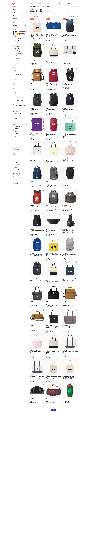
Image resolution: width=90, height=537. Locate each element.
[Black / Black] (32, 205)
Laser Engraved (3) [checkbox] (18, 121)
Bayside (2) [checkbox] (17, 146)
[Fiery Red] (64, 205)
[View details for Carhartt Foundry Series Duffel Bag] (37, 317)
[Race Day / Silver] (32, 229)
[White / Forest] (36, 375)
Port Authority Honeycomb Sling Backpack (68, 231)
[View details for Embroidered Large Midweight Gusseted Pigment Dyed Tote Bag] (70, 317)
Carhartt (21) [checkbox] (17, 152)
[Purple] (51, 34)
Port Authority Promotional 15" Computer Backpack (53, 85)
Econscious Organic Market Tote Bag (69, 278)
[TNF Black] (66, 34)
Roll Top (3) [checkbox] (17, 169)
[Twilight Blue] (46, 83)
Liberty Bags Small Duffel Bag (51, 35)
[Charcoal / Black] (31, 205)
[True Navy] (62, 108)
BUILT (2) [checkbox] (16, 144)
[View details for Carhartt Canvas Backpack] (37, 173)
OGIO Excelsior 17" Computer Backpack (37, 230)
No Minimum (37, 9)
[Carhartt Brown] (31, 181)
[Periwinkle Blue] (69, 325)
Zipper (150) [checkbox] (17, 98)
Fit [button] (60, 14)
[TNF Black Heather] (64, 83)
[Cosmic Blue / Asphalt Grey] (62, 83)
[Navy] (55, 34)
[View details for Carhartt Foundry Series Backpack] (53, 173)
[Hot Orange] (31, 108)
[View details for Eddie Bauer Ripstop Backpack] (37, 268)
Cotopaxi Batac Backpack (50, 134)
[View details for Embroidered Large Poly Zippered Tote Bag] (70, 342)
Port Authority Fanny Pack (50, 230)
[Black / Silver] (31, 229)
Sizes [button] (64, 14)
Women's (15, 18)
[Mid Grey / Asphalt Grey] (65, 34)
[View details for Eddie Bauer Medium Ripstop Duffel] (37, 390)
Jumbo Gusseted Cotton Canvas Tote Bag (53, 254)
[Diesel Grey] (33, 108)
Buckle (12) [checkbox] (17, 164)
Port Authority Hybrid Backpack (35, 206)
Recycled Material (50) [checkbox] (19, 76)
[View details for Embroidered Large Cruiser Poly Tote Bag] (37, 366)
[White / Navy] (62, 350)
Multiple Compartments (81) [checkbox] (20, 105)
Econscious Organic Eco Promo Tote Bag (53, 376)
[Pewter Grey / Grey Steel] (31, 398)
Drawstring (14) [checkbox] (17, 162)
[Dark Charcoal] (50, 83)
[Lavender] (37, 133)
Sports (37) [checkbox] (17, 131)
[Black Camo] (31, 301)
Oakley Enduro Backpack (50, 109)
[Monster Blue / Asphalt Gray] (62, 34)
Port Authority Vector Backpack (52, 206)
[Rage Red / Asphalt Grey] (65, 253)
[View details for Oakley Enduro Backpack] (53, 100)
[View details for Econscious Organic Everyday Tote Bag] (70, 366)
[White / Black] (65, 350)
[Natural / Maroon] (36, 350)
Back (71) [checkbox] (16, 177)
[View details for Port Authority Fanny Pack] (53, 221)
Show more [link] (15, 60)
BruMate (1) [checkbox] (17, 151)
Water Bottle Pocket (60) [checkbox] (19, 107)
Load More (54, 409)
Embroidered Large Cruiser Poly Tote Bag (37, 376)
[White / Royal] (64, 350)
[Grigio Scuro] (46, 108)
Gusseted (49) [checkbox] (17, 129)
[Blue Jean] (67, 325)
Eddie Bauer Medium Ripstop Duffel (36, 400)
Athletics (14, 14)
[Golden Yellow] (52, 34)
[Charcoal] (41, 34)
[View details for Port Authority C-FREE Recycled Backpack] (70, 100)
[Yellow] (38, 34)
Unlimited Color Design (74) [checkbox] (20, 116)
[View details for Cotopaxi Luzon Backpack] (70, 390)
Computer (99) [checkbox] (17, 126)
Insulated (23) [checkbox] (17, 134)
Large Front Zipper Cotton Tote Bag (68, 158)
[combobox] (38, 3)
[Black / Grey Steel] (32, 398)
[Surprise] (46, 133)
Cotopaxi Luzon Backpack (67, 400)
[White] (32, 34)
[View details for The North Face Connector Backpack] (70, 244)
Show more (15, 22)
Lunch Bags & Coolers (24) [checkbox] (19, 53)
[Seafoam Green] (65, 133)
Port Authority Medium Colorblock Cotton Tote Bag (53, 279)
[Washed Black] (64, 133)
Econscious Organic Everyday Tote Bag (69, 376)
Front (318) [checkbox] (17, 175)
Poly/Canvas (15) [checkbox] (18, 82)
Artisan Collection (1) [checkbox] (18, 142)
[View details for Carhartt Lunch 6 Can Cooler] (70, 293)
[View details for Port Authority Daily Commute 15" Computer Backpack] (37, 50)
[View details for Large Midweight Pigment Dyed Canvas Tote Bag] (70, 124)
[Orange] (36, 34)
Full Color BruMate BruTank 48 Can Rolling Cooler (69, 61)
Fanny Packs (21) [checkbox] (18, 55)
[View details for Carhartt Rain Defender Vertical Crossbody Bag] (37, 75)
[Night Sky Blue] (62, 205)
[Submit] (25, 3)
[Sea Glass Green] (62, 133)
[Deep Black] (65, 108)
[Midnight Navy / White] (32, 253)
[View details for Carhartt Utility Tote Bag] (53, 293)
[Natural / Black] (33, 350)
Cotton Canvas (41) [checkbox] (18, 77)
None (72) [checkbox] (16, 160)
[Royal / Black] (33, 205)
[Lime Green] (33, 133)
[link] (15, 3)
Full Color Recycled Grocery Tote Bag (36, 158)
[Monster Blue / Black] (62, 253)
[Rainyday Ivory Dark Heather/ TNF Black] (67, 34)
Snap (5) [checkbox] (16, 167)
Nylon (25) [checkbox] (16, 81)
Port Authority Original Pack (67, 206)
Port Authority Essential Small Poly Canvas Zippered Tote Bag (53, 159)
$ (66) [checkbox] (16, 64)
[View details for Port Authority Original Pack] (70, 197)
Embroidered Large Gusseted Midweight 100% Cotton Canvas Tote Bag (53, 327)
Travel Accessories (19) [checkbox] (19, 56)
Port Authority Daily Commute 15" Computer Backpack (36, 61)
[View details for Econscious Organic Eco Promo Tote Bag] (53, 366)
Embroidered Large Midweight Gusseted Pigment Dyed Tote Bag (69, 327)
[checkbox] (21, 38)
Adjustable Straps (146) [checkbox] (19, 100)
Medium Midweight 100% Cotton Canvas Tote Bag (37, 36)
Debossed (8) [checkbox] (17, 120)
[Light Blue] (41, 133)
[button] (74, 4)
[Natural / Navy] (46, 350)
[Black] (31, 83)
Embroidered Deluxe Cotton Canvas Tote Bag (37, 352)
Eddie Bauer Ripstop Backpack (35, 278)
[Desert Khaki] (62, 181)
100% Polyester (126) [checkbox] (18, 72)
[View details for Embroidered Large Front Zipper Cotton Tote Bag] (53, 342)
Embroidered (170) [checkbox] (18, 113)
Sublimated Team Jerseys (18, 15)
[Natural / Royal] (32, 350)
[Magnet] (65, 205)
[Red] (31, 34)
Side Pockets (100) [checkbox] (18, 102)
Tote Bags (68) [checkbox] (17, 50)
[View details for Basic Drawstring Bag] (37, 124)
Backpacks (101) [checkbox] (18, 48)
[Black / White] (31, 253)
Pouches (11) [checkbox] (17, 58)
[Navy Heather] (46, 205)
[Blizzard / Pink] (33, 229)
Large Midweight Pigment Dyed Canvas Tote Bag (69, 135)
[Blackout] (47, 108)
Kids (14, 19)
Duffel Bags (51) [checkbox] (17, 51)
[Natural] (56, 253)
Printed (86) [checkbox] (17, 115)
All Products (32, 9)
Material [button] (69, 14)
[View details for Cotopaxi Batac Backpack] (53, 124)
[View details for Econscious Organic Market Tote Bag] (70, 268)
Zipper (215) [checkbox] (17, 159)
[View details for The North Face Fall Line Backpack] (70, 75)
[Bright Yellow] (56, 34)
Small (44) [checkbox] (16, 92)
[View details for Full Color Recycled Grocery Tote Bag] (37, 148)
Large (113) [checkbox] (17, 90)
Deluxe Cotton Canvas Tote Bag (51, 60)
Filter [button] (32, 14)
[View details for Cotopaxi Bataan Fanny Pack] (53, 390)
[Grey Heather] (47, 205)
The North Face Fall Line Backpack (68, 84)
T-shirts (14, 11)
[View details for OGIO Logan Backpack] (37, 100)
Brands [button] (43, 14)
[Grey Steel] (64, 108)
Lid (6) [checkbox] (16, 165)
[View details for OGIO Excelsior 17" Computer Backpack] (37, 221)
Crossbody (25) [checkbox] (17, 133)
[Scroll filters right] (76, 14)
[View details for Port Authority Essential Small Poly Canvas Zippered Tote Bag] (53, 148)
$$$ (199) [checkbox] (16, 68)
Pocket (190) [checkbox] (17, 97)
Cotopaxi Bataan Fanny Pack (51, 400)
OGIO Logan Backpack (34, 109)
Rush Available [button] (54, 14)
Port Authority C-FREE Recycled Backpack (68, 110)
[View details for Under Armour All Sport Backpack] (37, 244)
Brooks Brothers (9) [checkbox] (18, 147)
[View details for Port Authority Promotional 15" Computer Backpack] (53, 75)
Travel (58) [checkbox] (17, 128)
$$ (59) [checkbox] (16, 66)
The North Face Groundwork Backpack (69, 35)
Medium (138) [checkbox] (17, 89)
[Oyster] (62, 375)
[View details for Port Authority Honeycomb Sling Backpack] (70, 221)
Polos (14, 21)
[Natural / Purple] (31, 350)
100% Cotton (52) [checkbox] (18, 74)
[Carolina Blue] (37, 34)
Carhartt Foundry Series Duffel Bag (36, 326)
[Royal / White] (33, 253)
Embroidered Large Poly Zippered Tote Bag (70, 351)
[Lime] (33, 34)
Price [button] (48, 14)
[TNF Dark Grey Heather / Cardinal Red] (64, 34)
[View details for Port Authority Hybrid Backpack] (37, 197)
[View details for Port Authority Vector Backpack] (53, 197)
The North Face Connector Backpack (69, 254)
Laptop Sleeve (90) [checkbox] (18, 103)
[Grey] (57, 34)
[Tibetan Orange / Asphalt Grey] (66, 253)
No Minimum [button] (37, 14)
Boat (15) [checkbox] (16, 136)
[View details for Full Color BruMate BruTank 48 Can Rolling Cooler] (70, 50)
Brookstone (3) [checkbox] (17, 149)
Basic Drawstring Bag (33, 134)
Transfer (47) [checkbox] (17, 118)
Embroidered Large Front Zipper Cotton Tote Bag (53, 352)
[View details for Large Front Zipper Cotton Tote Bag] (70, 148)
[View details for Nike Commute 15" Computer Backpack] (70, 173)
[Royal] (46, 34)
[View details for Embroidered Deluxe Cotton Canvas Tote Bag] (37, 342)
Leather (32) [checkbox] (17, 79)
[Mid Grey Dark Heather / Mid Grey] (64, 253)
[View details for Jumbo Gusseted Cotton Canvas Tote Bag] (53, 244)
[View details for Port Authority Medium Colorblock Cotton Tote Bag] (53, 268)
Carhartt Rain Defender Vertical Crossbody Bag (35, 85)
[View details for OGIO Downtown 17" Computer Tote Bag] (37, 293)
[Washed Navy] (62, 325)
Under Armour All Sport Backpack (36, 254)
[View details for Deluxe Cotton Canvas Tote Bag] (53, 50)
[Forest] (50, 34)
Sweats (14, 12)
